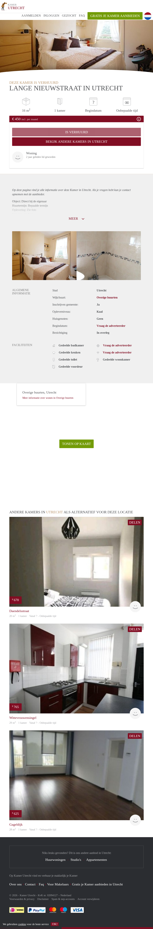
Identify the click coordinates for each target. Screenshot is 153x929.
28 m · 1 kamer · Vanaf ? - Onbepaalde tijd (32, 829)
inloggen (51, 15)
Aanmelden (31, 15)
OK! (54, 924)
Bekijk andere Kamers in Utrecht (76, 141)
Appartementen (96, 860)
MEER (74, 218)
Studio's (76, 860)
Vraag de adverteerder (111, 325)
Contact (30, 884)
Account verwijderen (88, 899)
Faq (41, 884)
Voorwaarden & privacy (22, 899)
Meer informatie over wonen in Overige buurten (47, 397)
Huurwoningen (55, 860)
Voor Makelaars (58, 884)
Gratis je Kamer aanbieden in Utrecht (97, 884)
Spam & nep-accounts (63, 899)
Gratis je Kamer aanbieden (115, 16)
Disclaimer (43, 899)
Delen (134, 522)
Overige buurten (107, 297)
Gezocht (69, 15)
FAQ (82, 15)
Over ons (15, 884)
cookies (22, 924)
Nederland (65, 895)
